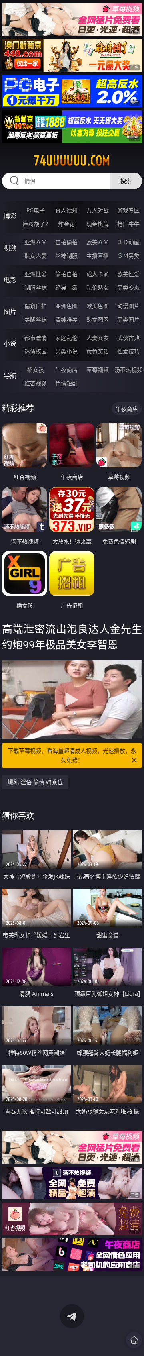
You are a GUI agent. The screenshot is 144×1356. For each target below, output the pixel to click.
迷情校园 (35, 351)
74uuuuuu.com (72, 161)
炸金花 (66, 224)
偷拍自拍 (66, 274)
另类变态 (128, 287)
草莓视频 (97, 369)
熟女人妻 (35, 255)
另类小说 (66, 351)
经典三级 (66, 287)
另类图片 (128, 319)
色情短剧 (66, 383)
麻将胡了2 (35, 224)
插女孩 (35, 369)
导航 (10, 375)
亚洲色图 (66, 306)
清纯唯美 (66, 319)
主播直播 (97, 255)
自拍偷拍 (66, 242)
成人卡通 (97, 274)
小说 (10, 343)
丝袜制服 (66, 255)
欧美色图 (97, 306)
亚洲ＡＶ (35, 242)
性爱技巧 (128, 351)
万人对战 (97, 210)
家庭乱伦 (66, 337)
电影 (10, 279)
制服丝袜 (35, 287)
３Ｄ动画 (128, 242)
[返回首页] (134, 1340)
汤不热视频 (128, 369)
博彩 (10, 216)
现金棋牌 (97, 224)
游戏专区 (128, 210)
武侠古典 (128, 337)
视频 (10, 247)
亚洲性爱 (35, 274)
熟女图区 (97, 319)
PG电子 (35, 210)
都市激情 (35, 337)
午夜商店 (66, 369)
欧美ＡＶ (97, 242)
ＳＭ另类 (128, 255)
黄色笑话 (97, 351)
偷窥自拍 (35, 306)
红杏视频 (35, 383)
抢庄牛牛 (128, 224)
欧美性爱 (128, 274)
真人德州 (66, 210)
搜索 (126, 180)
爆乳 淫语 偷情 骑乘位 (35, 782)
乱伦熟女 (97, 287)
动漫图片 (128, 306)
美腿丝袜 (35, 319)
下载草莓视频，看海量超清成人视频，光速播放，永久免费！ (72, 755)
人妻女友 (97, 337)
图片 (10, 311)
